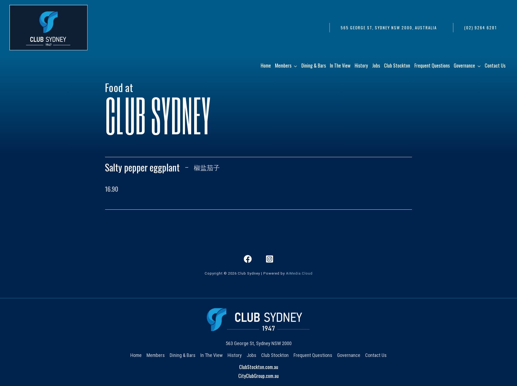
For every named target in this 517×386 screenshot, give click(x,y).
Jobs (251, 355)
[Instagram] (269, 259)
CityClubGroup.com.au (258, 375)
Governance (348, 355)
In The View (211, 355)
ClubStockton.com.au (258, 366)
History (235, 355)
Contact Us (376, 355)
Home (136, 355)
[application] (294, 65)
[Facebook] (248, 259)
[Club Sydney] (48, 26)
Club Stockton (275, 355)
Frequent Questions (313, 355)
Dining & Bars (182, 355)
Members (155, 355)
